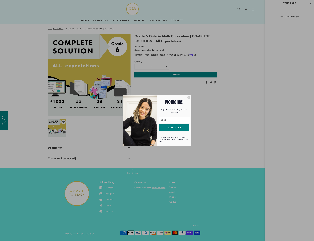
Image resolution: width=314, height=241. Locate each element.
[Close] (188, 97)
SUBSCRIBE (174, 127)
